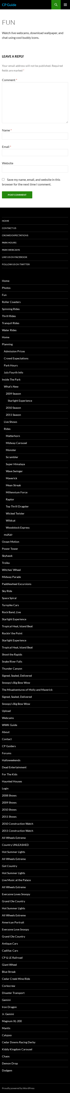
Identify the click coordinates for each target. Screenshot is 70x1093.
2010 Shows (9, 809)
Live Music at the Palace (16, 880)
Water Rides (9, 330)
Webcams (8, 718)
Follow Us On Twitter (16, 264)
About (6, 732)
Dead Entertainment (14, 767)
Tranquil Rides (10, 323)
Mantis (6, 1028)
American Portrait (13, 922)
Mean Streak (13, 485)
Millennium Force (16, 492)
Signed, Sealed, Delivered (17, 675)
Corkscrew (8, 985)
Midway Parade (11, 577)
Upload (6, 710)
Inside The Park (11, 379)
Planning (7, 344)
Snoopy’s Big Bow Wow (16, 682)
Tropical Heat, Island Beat (17, 626)
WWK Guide (9, 725)
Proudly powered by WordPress (18, 1088)
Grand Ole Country (13, 901)
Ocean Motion (10, 541)
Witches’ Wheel (11, 569)
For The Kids (9, 774)
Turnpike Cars (10, 605)
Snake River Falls (12, 661)
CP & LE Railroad (12, 957)
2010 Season (13, 407)
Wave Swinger (14, 471)
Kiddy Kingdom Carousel (17, 1049)
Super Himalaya (15, 464)
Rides (7, 428)
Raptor (10, 499)
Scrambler (12, 457)
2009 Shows (9, 802)
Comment (9, 80)
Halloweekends (11, 760)
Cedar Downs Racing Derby (18, 1042)
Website (7, 163)
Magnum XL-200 (12, 1021)
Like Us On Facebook (14, 257)
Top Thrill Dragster (17, 506)
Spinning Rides (11, 309)
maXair (8, 534)
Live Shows (10, 421)
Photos (6, 287)
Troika (6, 562)
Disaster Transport (13, 992)
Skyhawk (7, 555)
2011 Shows (9, 816)
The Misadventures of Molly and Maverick (27, 689)
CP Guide (9, 5)
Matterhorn (13, 436)
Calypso (7, 1035)
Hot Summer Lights (13, 851)
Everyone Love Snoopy (15, 929)
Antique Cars (10, 943)
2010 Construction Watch (17, 823)
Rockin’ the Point (12, 633)
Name (7, 130)
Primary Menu (65, 4)
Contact (7, 739)
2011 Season (13, 414)
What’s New (11, 386)
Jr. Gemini (8, 1014)
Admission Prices (14, 351)
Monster (11, 450)
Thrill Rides (9, 316)
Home (5, 220)
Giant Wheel (9, 964)
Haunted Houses (12, 781)
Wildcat (10, 520)
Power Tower (10, 548)
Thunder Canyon (12, 668)
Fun (4, 295)
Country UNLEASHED (15, 844)
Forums (6, 753)
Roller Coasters (11, 302)
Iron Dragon (9, 1007)
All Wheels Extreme (14, 837)
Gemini (6, 1000)
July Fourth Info (13, 372)
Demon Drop (10, 1063)
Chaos (6, 1056)
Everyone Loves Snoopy (16, 894)
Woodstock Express (18, 527)
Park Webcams (11, 249)
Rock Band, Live (11, 612)
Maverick (11, 478)
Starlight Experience (20, 400)
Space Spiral (9, 598)
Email (6, 146)
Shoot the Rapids (12, 654)
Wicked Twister (15, 513)
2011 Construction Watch (17, 830)
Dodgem (7, 1070)
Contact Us (9, 228)
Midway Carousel (16, 443)
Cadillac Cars (10, 950)
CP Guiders (9, 746)
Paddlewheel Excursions (16, 584)
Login (5, 788)
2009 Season (13, 393)
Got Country (9, 866)
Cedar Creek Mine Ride (16, 978)
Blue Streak (9, 971)
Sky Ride (7, 591)
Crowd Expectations (15, 235)
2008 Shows (9, 795)
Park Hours (9, 242)
